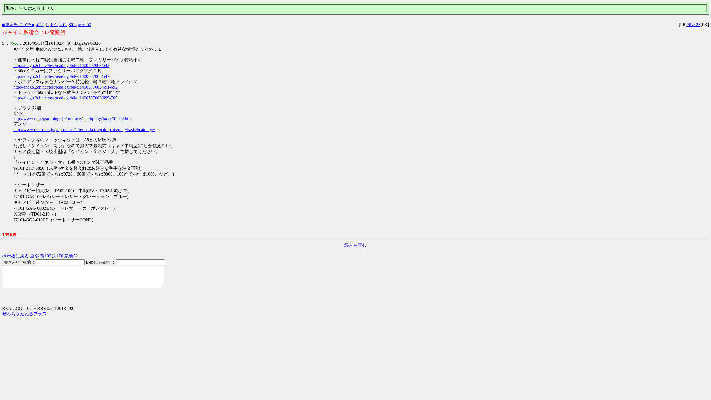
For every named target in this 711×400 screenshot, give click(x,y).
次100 (57, 256)
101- (54, 24)
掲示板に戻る (15, 256)
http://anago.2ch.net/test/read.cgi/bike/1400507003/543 (61, 65)
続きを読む (355, 245)
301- (73, 24)
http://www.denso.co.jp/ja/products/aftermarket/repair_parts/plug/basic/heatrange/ (84, 129)
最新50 (84, 24)
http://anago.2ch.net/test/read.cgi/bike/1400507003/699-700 (65, 98)
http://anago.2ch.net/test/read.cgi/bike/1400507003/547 (61, 76)
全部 (40, 24)
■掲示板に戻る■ (18, 24)
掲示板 (693, 24)
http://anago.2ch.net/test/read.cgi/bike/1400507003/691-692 (65, 87)
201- (63, 24)
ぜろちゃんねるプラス (24, 313)
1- (47, 24)
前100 (45, 256)
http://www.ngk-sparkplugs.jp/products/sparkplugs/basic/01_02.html (73, 118)
